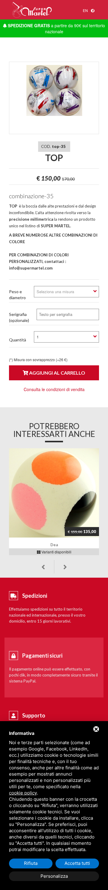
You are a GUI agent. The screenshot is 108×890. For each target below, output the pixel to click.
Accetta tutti (77, 863)
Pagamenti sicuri (42, 655)
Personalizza (54, 876)
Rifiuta (31, 863)
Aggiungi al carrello (56, 373)
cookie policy (23, 793)
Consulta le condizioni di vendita (54, 389)
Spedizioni (34, 595)
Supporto (33, 715)
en (85, 10)
